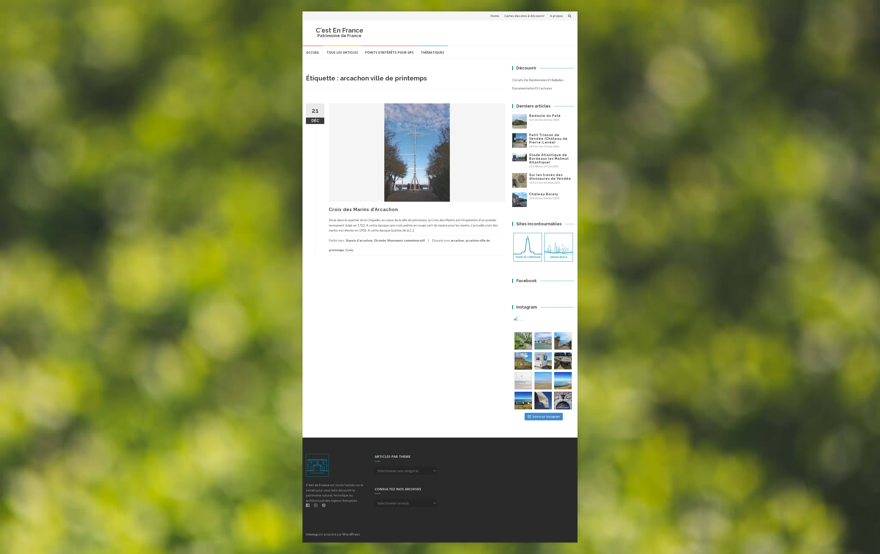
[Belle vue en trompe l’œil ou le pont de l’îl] (543, 381)
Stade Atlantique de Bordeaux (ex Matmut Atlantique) (549, 158)
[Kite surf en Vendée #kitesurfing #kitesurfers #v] (523, 381)
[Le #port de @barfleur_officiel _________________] (543, 341)
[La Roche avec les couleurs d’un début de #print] (523, 361)
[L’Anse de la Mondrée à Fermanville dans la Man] (563, 381)
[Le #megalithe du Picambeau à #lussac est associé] (523, 341)
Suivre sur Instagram (546, 416)
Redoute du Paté (545, 116)
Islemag (312, 534)
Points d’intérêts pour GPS (389, 52)
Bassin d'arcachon (359, 240)
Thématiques (432, 52)
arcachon (457, 240)
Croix (349, 250)
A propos (556, 16)
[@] (526, 322)
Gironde (380, 240)
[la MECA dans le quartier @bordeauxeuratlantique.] (543, 400)
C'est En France (339, 30)
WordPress (351, 534)
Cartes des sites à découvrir (524, 16)
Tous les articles (342, 52)
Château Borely (543, 194)
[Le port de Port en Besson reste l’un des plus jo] (523, 400)
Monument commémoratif (406, 240)
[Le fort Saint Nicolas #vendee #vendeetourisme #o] (563, 341)
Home (494, 16)
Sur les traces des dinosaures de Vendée (550, 176)
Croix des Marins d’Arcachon (363, 209)
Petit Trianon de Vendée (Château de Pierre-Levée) (548, 138)
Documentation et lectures (532, 88)
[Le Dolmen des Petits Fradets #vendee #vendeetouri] (563, 361)
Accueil (312, 52)
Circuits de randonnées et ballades (538, 80)
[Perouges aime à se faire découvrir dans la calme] (563, 400)
